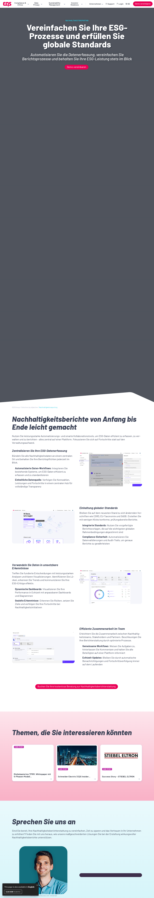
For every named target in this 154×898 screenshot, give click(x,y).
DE (129, 4)
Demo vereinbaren (143, 4)
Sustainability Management (54, 4)
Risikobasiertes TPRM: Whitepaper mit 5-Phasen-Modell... (32, 775)
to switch (13, 892)
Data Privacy (36, 4)
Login (121, 4)
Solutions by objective (29, 407)
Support (111, 4)
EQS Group (16, 407)
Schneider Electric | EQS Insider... (74, 776)
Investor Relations (75, 4)
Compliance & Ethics (20, 4)
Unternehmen (95, 4)
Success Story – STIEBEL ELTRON (118, 776)
